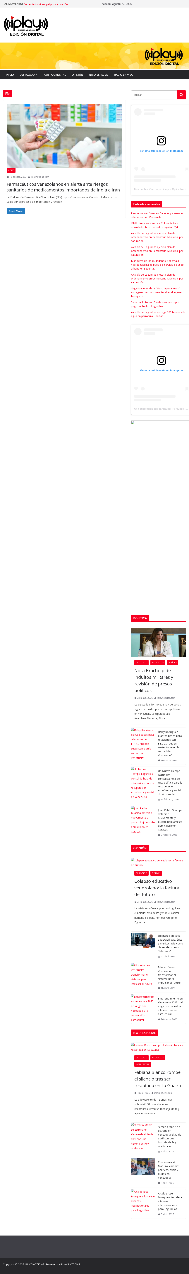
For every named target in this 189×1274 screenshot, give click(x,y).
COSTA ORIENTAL (55, 74)
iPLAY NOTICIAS (34, 1264)
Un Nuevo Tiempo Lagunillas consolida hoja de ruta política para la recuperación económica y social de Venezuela (170, 782)
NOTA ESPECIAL (98, 74)
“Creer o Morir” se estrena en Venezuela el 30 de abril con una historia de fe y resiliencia (169, 1136)
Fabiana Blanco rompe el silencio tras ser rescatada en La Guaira (157, 1078)
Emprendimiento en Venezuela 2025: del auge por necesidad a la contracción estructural (170, 1006)
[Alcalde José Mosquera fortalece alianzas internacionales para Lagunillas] (143, 1204)
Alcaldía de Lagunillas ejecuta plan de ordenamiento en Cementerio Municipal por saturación (56, 5)
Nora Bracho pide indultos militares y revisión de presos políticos (153, 680)
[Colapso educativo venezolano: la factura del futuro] (158, 862)
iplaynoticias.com (40, 176)
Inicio (10, 74)
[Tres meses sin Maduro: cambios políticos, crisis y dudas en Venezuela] (143, 1172)
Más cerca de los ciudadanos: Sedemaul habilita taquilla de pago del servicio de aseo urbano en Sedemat (157, 264)
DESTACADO (27, 74)
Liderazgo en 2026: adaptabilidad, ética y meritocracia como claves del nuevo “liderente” (170, 943)
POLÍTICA (173, 662)
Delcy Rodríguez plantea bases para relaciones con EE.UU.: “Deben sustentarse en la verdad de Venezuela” (170, 743)
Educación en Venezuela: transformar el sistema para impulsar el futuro (169, 974)
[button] (36, 74)
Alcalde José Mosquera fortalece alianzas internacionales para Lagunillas (170, 1201)
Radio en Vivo (123, 74)
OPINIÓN (77, 74)
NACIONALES (158, 662)
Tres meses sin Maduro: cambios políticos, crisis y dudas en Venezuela (169, 1169)
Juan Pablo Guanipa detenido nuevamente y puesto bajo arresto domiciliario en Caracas (170, 819)
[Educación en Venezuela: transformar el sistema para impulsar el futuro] (143, 977)
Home (11, 170)
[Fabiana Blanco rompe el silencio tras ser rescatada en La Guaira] (158, 1047)
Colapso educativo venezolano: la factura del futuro (156, 887)
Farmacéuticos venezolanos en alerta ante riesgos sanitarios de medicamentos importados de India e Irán (63, 187)
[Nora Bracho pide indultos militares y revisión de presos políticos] (158, 642)
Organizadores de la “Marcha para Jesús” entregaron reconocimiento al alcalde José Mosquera (156, 292)
